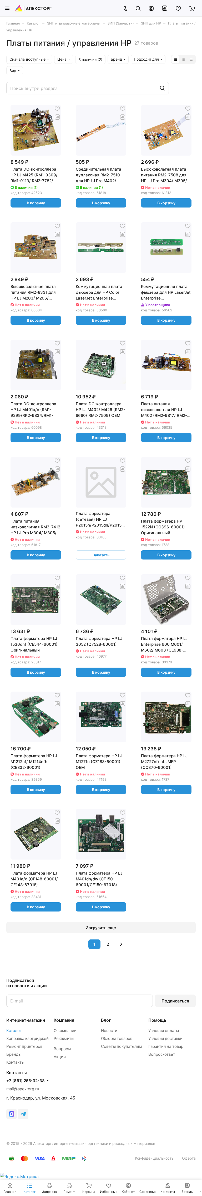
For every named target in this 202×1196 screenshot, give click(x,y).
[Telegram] (23, 1114)
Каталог (14, 1030)
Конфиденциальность (154, 1158)
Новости (109, 1030)
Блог (106, 1020)
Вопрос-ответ (161, 1054)
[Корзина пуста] (192, 8)
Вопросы (62, 1048)
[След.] (121, 944)
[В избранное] (57, 108)
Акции (60, 1056)
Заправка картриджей (27, 1038)
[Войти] (151, 8)
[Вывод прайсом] (191, 59)
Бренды (13, 1054)
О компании (65, 1030)
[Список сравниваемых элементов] (164, 8)
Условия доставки (165, 1038)
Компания (64, 1020)
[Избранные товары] (178, 8)
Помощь (157, 1020)
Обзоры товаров (116, 1038)
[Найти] (162, 88)
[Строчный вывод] (183, 59)
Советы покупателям (121, 1046)
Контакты (15, 1062)
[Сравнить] (57, 117)
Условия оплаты (163, 1030)
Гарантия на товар (165, 1046)
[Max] (11, 1114)
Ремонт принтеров (24, 1046)
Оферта (189, 1158)
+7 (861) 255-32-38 (25, 1080)
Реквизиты (64, 1038)
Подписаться (175, 1001)
